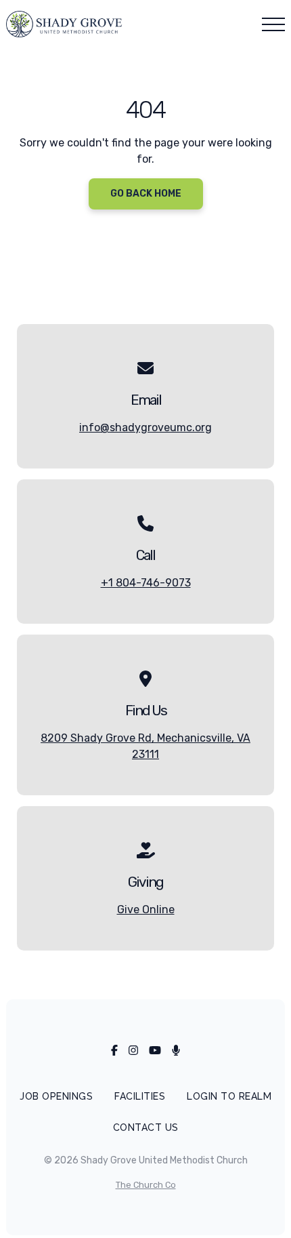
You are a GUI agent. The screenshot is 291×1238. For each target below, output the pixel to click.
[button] (273, 24)
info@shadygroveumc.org (145, 427)
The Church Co (146, 1185)
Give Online (146, 909)
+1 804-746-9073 (146, 582)
